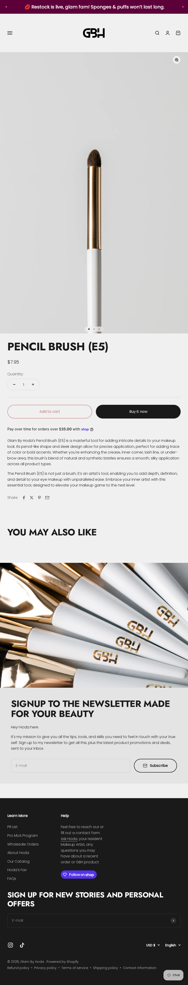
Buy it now (138, 411)
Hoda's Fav (17, 869)
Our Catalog (18, 861)
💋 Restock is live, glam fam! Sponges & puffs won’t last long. (83, 7)
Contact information (139, 968)
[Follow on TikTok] (22, 945)
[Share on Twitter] (32, 498)
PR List (12, 826)
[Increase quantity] (33, 384)
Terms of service (74, 968)
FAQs (11, 878)
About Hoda (18, 852)
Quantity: (15, 374)
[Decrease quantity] (14, 384)
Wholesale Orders (23, 844)
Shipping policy (105, 968)
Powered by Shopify (63, 961)
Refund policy (18, 968)
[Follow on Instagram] (10, 945)
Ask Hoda (69, 838)
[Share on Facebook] (24, 498)
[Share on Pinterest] (39, 498)
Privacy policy (45, 968)
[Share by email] (47, 498)
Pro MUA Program (22, 835)
